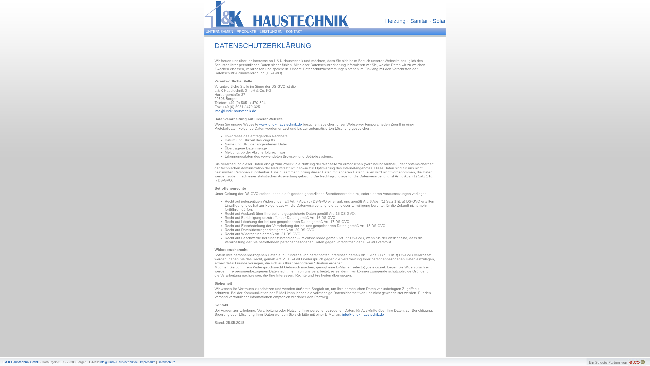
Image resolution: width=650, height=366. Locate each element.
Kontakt (294, 31)
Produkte (246, 31)
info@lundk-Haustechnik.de (119, 362)
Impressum (147, 362)
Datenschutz (166, 362)
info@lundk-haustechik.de (235, 111)
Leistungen (271, 31)
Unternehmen (219, 31)
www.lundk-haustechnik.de (280, 124)
